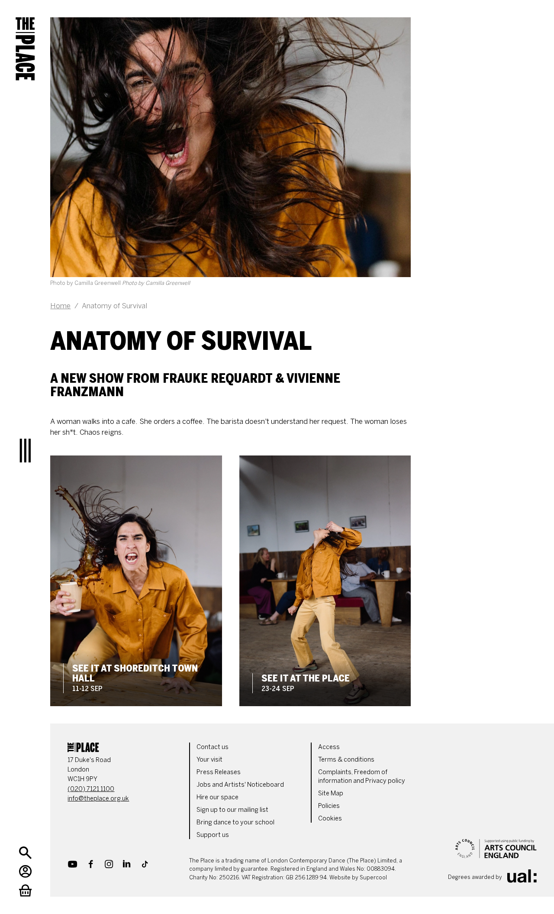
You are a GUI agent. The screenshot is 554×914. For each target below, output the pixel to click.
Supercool (373, 877)
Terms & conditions (346, 759)
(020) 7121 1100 (91, 789)
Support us (212, 835)
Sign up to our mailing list (232, 810)
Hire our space (217, 797)
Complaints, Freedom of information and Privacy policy (361, 776)
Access (329, 747)
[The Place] (25, 42)
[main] (293, 353)
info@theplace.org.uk (98, 798)
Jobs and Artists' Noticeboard (240, 784)
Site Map (330, 793)
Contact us (212, 747)
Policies (329, 806)
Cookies (330, 818)
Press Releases (218, 772)
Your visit (209, 759)
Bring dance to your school (235, 822)
